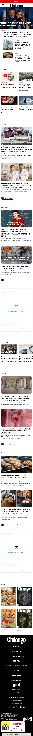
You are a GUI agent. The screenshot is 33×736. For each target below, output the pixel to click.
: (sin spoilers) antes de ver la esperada (22, 46)
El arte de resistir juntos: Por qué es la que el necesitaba (16, 398)
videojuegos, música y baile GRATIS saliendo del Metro (16, 149)
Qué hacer (17, 53)
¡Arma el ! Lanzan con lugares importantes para (15, 233)
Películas (4, 30)
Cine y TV (4, 373)
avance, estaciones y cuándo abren (26, 87)
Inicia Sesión (29, 5)
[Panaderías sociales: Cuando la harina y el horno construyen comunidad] (16, 464)
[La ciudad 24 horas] (24, 596)
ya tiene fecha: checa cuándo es (15, 268)
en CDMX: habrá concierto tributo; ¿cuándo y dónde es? (8, 110)
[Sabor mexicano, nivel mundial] (8, 618)
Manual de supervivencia (16, 666)
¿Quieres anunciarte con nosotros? (16, 695)
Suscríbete (16, 692)
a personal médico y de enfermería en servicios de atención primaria (16, 185)
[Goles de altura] (24, 618)
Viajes (16, 671)
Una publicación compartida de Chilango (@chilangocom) (16, 328)
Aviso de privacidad (16, 703)
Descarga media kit (16, 689)
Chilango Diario (16, 680)
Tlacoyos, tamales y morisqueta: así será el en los (22, 58)
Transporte (21, 82)
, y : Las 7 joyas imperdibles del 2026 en (16, 34)
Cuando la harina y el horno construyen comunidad (15, 477)
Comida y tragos (6, 453)
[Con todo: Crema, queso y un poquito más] (8, 596)
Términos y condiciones (16, 700)
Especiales (16, 675)
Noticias (3, 124)
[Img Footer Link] (16, 684)
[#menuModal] (3, 5)
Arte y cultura (4, 82)
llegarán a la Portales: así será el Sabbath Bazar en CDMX (8, 87)
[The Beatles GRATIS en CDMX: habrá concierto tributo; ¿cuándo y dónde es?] (9, 100)
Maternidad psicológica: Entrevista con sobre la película (16, 431)
